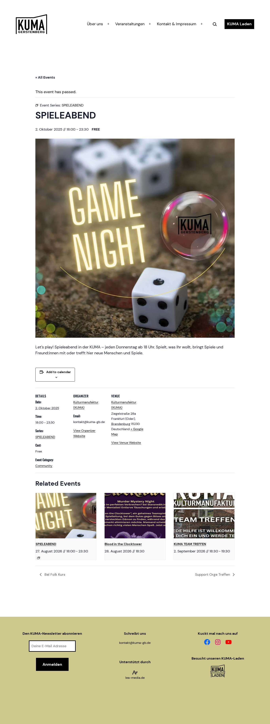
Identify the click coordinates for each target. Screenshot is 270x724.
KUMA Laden (239, 23)
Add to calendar (58, 372)
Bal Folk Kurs (54, 574)
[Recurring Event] (38, 558)
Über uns (95, 23)
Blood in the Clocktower (123, 544)
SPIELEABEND (45, 437)
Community (43, 466)
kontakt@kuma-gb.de (135, 643)
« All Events (45, 77)
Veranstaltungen (129, 23)
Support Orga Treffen (213, 574)
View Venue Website (126, 443)
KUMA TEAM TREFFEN (190, 544)
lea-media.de (135, 678)
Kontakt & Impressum (176, 23)
